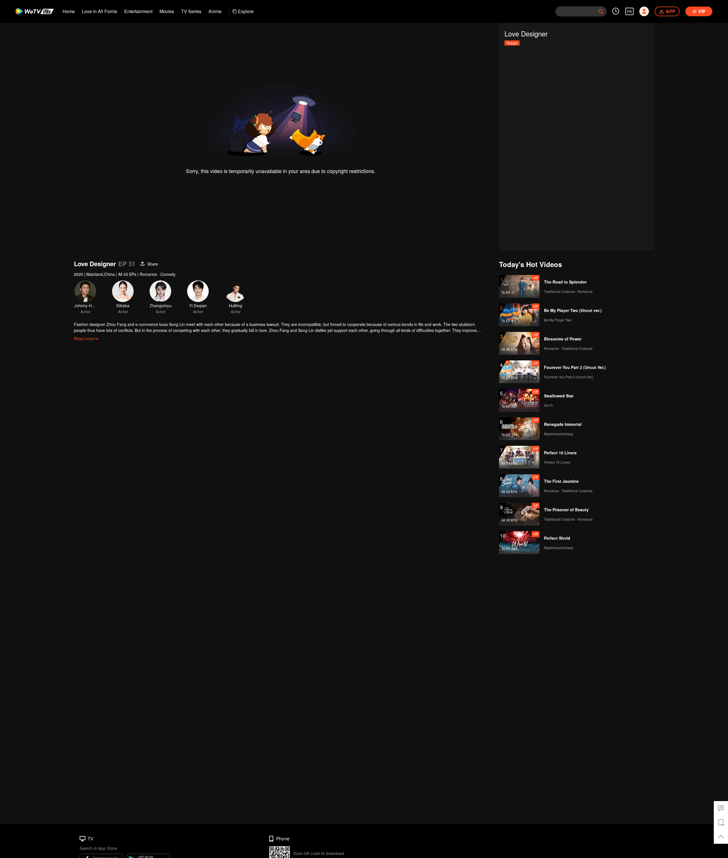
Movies (167, 11)
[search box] (600, 11)
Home (69, 11)
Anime (215, 11)
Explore (246, 11)
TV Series (191, 11)
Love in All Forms (99, 11)
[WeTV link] (35, 11)
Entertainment (138, 11)
